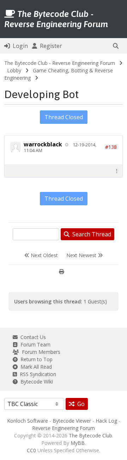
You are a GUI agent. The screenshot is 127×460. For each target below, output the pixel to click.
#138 (111, 147)
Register (49, 46)
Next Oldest (43, 255)
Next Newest (82, 255)
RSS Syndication (36, 374)
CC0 (31, 450)
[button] (116, 46)
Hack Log (106, 420)
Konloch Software (27, 420)
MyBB (78, 443)
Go (79, 404)
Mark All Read (35, 366)
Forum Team (34, 344)
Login (19, 46)
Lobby (14, 70)
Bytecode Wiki (35, 381)
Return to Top (35, 359)
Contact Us (32, 337)
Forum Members (39, 352)
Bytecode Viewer (72, 420)
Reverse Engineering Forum (63, 428)
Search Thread (90, 234)
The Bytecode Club (90, 435)
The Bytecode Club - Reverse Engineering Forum (59, 63)
